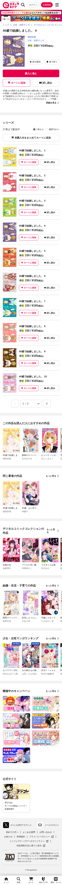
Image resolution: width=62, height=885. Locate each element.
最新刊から (54, 129)
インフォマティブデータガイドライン (27, 841)
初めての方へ (12, 832)
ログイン (33, 5)
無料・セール (56, 882)
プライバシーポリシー (41, 836)
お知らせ (8, 836)
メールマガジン (52, 825)
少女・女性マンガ (36, 40)
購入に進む (31, 73)
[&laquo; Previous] (15, 403)
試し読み (47, 82)
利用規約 (21, 836)
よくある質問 (29, 832)
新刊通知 (36, 62)
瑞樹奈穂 (32, 37)
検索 (18, 882)
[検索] (23, 5)
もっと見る (51, 476)
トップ (6, 882)
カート (31, 882)
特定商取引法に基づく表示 (31, 845)
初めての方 (43, 882)
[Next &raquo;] (47, 403)
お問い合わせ (45, 832)
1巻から (40, 129)
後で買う (53, 62)
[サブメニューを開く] (57, 5)
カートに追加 (18, 82)
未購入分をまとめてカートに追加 (33, 137)
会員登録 (47, 5)
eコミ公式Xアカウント (18, 826)
